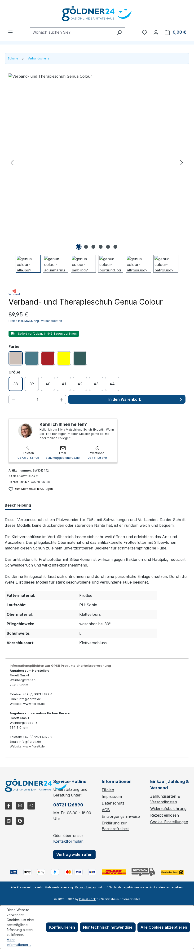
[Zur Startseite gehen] (97, 14)
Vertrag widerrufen (74, 854)
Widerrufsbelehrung (168, 808)
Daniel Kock (87, 899)
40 (47, 384)
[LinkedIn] (8, 821)
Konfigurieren (62, 927)
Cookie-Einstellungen (169, 821)
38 (15, 384)
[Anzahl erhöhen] (61, 399)
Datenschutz (113, 803)
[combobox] (72, 32)
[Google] (20, 821)
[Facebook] (8, 806)
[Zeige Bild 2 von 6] (86, 247)
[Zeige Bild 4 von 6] (100, 247)
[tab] (18, 505)
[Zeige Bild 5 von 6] (108, 247)
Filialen (108, 789)
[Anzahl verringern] (13, 399)
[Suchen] (119, 32)
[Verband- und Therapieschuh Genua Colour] (97, 162)
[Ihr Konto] (156, 32)
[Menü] (10, 32)
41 (64, 384)
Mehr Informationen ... (19, 942)
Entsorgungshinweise (121, 816)
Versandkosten (85, 887)
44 (112, 384)
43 (96, 384)
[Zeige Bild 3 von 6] (93, 247)
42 (80, 384)
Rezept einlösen (164, 815)
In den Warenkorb (124, 399)
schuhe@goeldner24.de (63, 457)
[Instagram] (20, 806)
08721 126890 (97, 457)
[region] (97, 173)
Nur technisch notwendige (107, 927)
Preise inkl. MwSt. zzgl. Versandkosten (35, 321)
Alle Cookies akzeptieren (164, 927)
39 (32, 384)
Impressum (112, 796)
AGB (106, 809)
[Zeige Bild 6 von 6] (115, 247)
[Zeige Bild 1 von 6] (78, 247)
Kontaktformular (68, 841)
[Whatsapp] (31, 806)
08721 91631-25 (28, 457)
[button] (12, 162)
